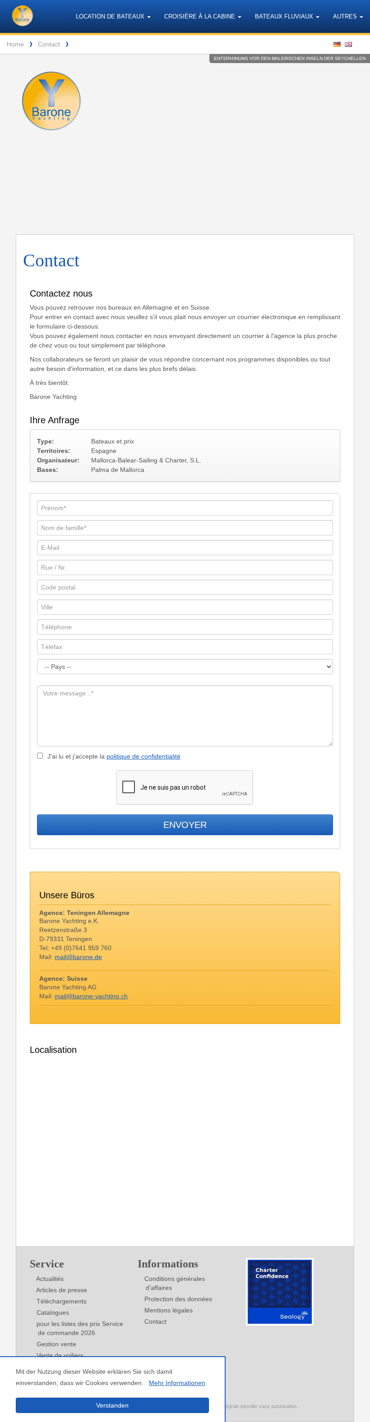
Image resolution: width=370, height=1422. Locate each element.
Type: (45, 441)
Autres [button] (346, 16)
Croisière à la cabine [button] (200, 16)
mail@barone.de (78, 956)
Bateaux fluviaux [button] (285, 16)
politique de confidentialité (143, 756)
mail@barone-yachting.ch (91, 996)
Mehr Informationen (177, 1382)
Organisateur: (58, 460)
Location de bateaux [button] (111, 16)
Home (15, 44)
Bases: (47, 469)
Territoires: (53, 450)
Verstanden (112, 1405)
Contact (49, 44)
